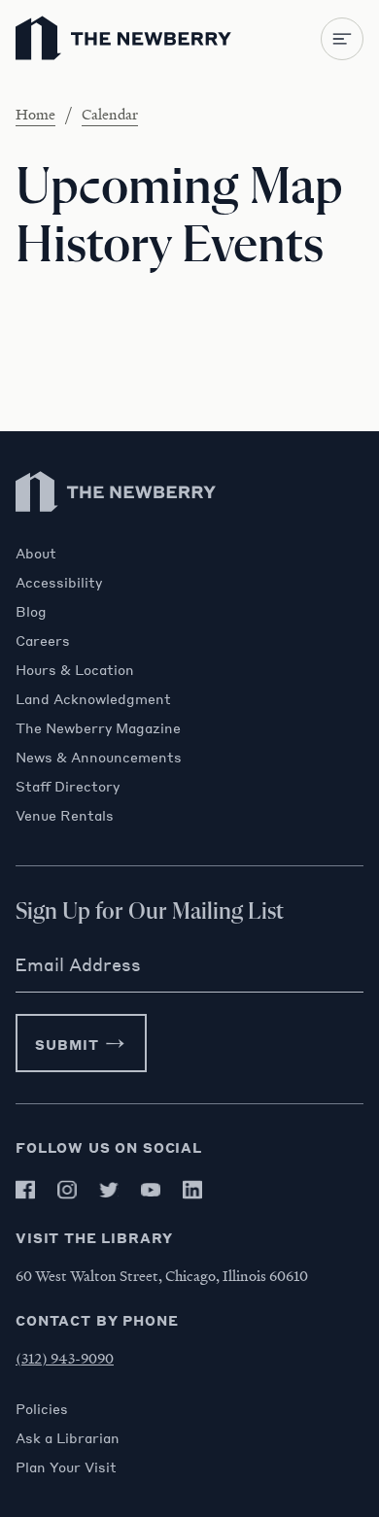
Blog (31, 611)
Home (35, 113)
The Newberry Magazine (98, 727)
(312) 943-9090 (65, 1357)
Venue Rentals (65, 815)
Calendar (110, 113)
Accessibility (59, 581)
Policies (42, 1408)
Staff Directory (68, 785)
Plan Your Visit (66, 1466)
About (36, 552)
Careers (43, 640)
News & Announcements (99, 756)
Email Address (78, 964)
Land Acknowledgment (93, 698)
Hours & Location (75, 669)
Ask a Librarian (68, 1437)
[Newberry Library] (117, 534)
